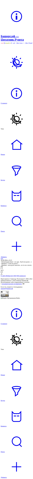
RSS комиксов (21, 276)
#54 (2, 258)
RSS (15, 276)
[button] (16, 267)
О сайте (3, 276)
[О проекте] (16, 31)
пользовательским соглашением (12, 284)
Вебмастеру (10, 276)
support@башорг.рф (7, 288)
